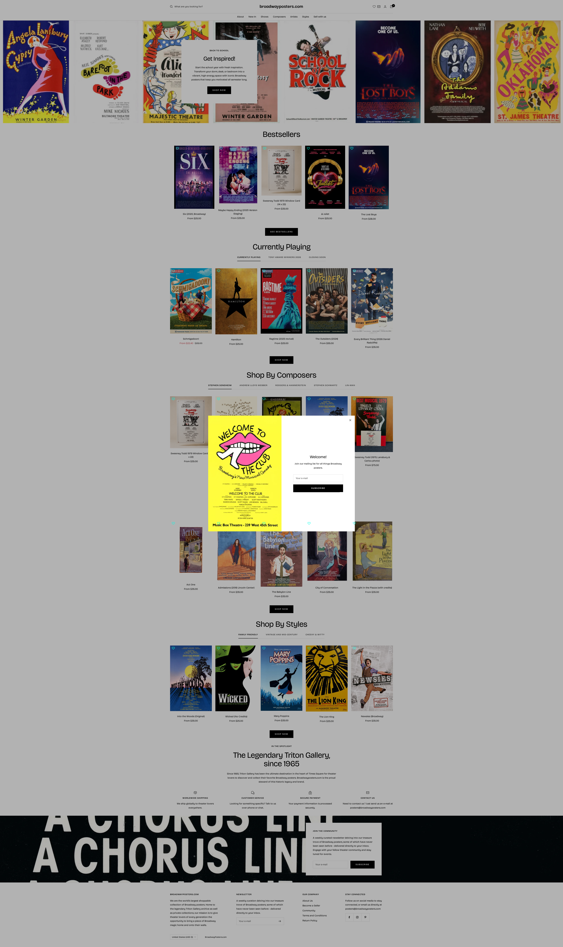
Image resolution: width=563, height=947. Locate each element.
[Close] (350, 420)
